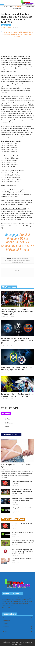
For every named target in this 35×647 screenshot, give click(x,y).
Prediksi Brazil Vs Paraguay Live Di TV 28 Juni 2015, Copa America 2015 (16, 368)
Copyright (29, 642)
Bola (9, 25)
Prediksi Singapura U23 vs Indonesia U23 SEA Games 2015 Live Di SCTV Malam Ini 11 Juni (17, 242)
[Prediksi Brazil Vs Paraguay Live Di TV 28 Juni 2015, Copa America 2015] (17, 357)
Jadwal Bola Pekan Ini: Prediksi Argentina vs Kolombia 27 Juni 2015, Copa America (17, 395)
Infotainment (17, 620)
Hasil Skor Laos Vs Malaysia (20, 258)
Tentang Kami (6, 642)
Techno (17, 632)
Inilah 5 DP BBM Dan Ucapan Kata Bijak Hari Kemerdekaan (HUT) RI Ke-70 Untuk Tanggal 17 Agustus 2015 (22, 551)
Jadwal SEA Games (10, 260)
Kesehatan (17, 626)
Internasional (17, 629)
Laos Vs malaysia (17, 262)
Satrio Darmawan (6, 27)
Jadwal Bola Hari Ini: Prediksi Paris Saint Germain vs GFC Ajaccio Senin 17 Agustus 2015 (17, 340)
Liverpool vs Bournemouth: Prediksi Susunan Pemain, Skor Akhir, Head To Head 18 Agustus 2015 (17, 311)
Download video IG (18, 6)
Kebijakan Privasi (17, 644)
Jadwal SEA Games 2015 (24, 260)
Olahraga (3, 25)
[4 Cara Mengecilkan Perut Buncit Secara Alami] (17, 450)
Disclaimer (22, 642)
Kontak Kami (15, 642)
